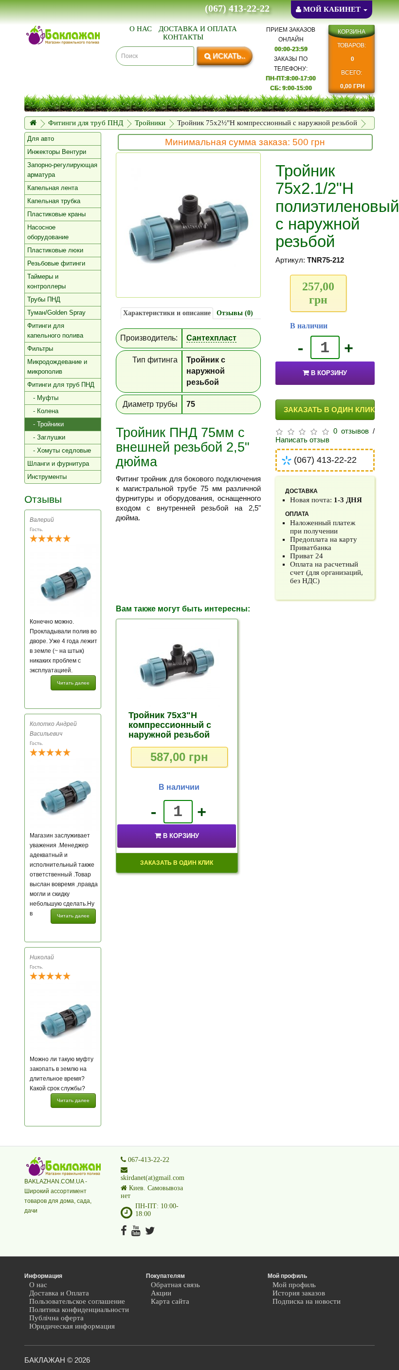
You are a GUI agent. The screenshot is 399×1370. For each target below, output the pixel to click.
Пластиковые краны (56, 214)
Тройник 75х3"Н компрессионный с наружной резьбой (169, 725)
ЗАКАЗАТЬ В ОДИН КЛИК (329, 409)
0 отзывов (351, 431)
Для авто (40, 138)
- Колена (42, 411)
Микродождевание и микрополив (57, 366)
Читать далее (73, 682)
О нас (140, 29)
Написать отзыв (302, 440)
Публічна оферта (56, 1318)
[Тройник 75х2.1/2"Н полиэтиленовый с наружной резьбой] (188, 225)
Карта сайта (170, 1301)
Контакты (183, 37)
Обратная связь (175, 1285)
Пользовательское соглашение (77, 1301)
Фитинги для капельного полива (55, 330)
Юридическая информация (72, 1326)
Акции (161, 1293)
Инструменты (47, 476)
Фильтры (40, 348)
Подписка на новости (306, 1301)
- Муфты (42, 397)
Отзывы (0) (235, 313)
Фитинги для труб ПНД (85, 123)
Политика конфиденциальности (79, 1309)
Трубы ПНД (43, 299)
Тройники (150, 123)
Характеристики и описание (167, 313)
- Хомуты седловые (59, 450)
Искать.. (228, 56)
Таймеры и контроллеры (46, 281)
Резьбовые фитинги (56, 263)
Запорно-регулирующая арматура (62, 169)
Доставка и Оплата (198, 29)
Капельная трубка (53, 201)
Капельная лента (52, 187)
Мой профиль (294, 1285)
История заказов (298, 1293)
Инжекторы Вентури (56, 151)
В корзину (329, 373)
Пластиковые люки (55, 250)
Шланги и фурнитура (58, 463)
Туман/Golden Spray (56, 312)
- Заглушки (46, 437)
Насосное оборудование (48, 232)
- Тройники (45, 424)
